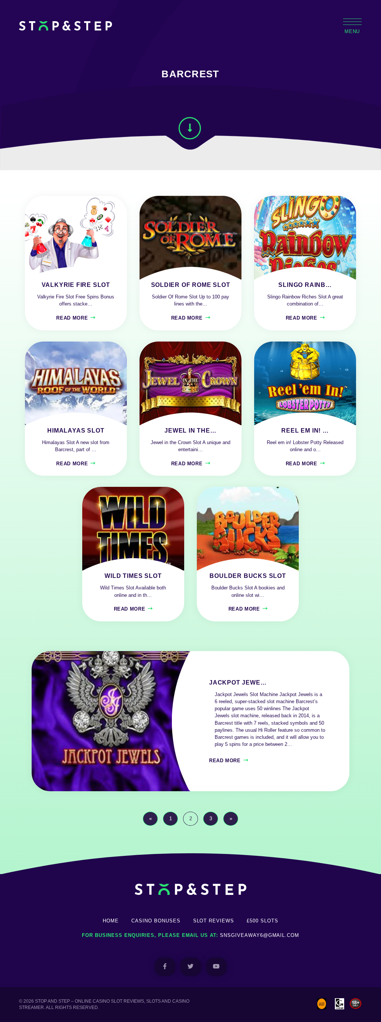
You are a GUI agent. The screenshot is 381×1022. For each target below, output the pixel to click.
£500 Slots (262, 921)
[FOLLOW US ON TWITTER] (190, 967)
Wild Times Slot (133, 576)
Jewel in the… (190, 430)
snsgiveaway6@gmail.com (259, 935)
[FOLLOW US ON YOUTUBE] (216, 967)
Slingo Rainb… (305, 285)
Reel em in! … (305, 430)
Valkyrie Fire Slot (76, 285)
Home (111, 921)
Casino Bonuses (155, 921)
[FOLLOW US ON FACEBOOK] (165, 967)
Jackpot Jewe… (237, 682)
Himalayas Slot (75, 430)
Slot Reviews (213, 921)
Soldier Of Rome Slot (190, 285)
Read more (72, 318)
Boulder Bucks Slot (247, 576)
